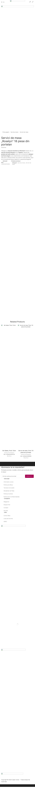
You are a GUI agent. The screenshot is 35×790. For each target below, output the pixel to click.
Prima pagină (6, 132)
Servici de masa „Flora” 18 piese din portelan (25, 451)
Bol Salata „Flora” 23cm (9, 450)
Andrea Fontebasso (9, 452)
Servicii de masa (24, 132)
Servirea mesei (14, 132)
